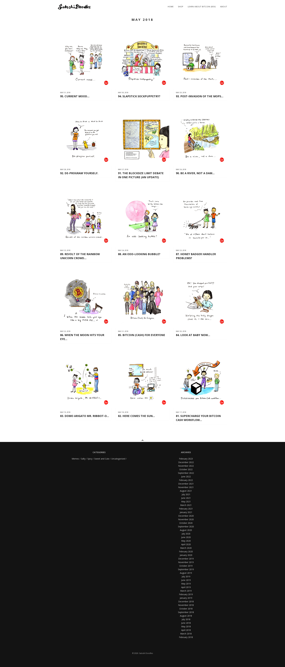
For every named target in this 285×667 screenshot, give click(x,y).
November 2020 (186, 519)
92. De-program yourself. (79, 173)
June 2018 (186, 622)
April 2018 (186, 630)
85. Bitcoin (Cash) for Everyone (141, 335)
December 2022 (186, 462)
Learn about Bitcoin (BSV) (202, 6)
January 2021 (186, 512)
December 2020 (186, 515)
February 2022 (186, 480)
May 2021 (186, 501)
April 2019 (186, 587)
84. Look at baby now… (193, 335)
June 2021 (186, 498)
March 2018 (186, 633)
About (223, 6)
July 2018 (186, 619)
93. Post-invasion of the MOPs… (199, 96)
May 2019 (186, 583)
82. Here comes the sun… (136, 416)
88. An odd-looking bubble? (139, 254)
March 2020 (186, 548)
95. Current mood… (74, 96)
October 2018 (186, 608)
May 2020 (186, 540)
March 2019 (186, 590)
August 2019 (186, 573)
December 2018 (186, 601)
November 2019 (186, 562)
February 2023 (186, 458)
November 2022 (186, 465)
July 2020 (186, 533)
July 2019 (186, 576)
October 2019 (186, 565)
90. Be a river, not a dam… (195, 173)
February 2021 (186, 508)
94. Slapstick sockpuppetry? (139, 96)
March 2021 (186, 505)
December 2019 (186, 558)
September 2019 (186, 569)
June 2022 (186, 476)
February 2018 (186, 637)
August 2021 (186, 490)
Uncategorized (118, 458)
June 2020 (186, 537)
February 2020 (186, 551)
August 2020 (186, 530)
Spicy (89, 458)
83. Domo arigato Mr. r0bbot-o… (84, 416)
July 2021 (186, 494)
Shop (180, 6)
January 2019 (186, 597)
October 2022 (186, 469)
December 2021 (186, 483)
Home (171, 6)
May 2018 (186, 626)
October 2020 (186, 523)
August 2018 (186, 615)
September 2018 (186, 612)
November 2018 (186, 605)
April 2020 (186, 544)
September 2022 (186, 473)
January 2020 (186, 555)
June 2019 (186, 580)
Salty (83, 458)
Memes (75, 458)
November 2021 (186, 487)
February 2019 (186, 594)
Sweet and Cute (101, 458)
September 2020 (186, 526)
